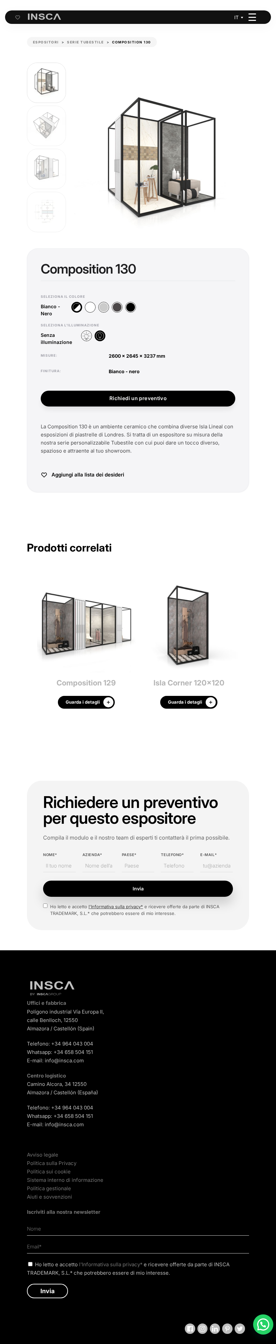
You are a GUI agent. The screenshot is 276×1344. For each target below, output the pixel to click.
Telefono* (172, 854)
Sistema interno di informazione (65, 1180)
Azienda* (92, 854)
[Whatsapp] (263, 1324)
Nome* (50, 854)
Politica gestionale (49, 1188)
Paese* (129, 854)
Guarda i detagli (83, 702)
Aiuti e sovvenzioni (49, 1197)
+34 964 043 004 (72, 1043)
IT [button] (236, 17)
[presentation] (32, 645)
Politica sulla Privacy (51, 1163)
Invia (138, 888)
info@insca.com (64, 1060)
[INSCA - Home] (44, 17)
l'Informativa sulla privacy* (116, 906)
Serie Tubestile (85, 42)
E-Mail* (208, 854)
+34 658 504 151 (73, 1052)
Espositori (46, 42)
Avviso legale (42, 1155)
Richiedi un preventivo (138, 398)
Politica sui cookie (49, 1171)
